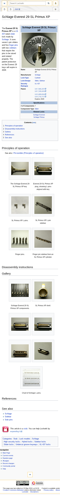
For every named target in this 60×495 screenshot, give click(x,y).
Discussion (10, 9)
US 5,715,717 (39, 97)
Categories (7, 439)
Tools (55, 9)
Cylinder (38, 78)
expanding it (15, 431)
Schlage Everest (39, 115)
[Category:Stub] (5, 432)
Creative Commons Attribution (13, 490)
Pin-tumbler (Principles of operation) (28, 153)
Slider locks (9, 444)
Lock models (24, 439)
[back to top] (30, 474)
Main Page (6, 453)
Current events (8, 455)
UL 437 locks (45, 444)
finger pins (13, 45)
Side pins (9, 420)
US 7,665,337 (39, 89)
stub (25, 429)
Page (4, 9)
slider (12, 34)
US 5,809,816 (39, 94)
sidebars (12, 48)
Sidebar (42, 81)
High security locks (12, 442)
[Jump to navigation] (4, 3)
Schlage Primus (39, 117)
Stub (15, 439)
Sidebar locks (40, 442)
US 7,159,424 (39, 91)
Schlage (37, 75)
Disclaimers (34, 492)
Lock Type (25, 78)
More (17, 9)
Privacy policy (49, 490)
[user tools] (55, 3)
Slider (37, 81)
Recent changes (8, 463)
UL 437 (37, 83)
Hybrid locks (27, 442)
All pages (6, 461)
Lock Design (25, 81)
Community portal (9, 466)
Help (4, 469)
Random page (8, 458)
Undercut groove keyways (27, 444)
